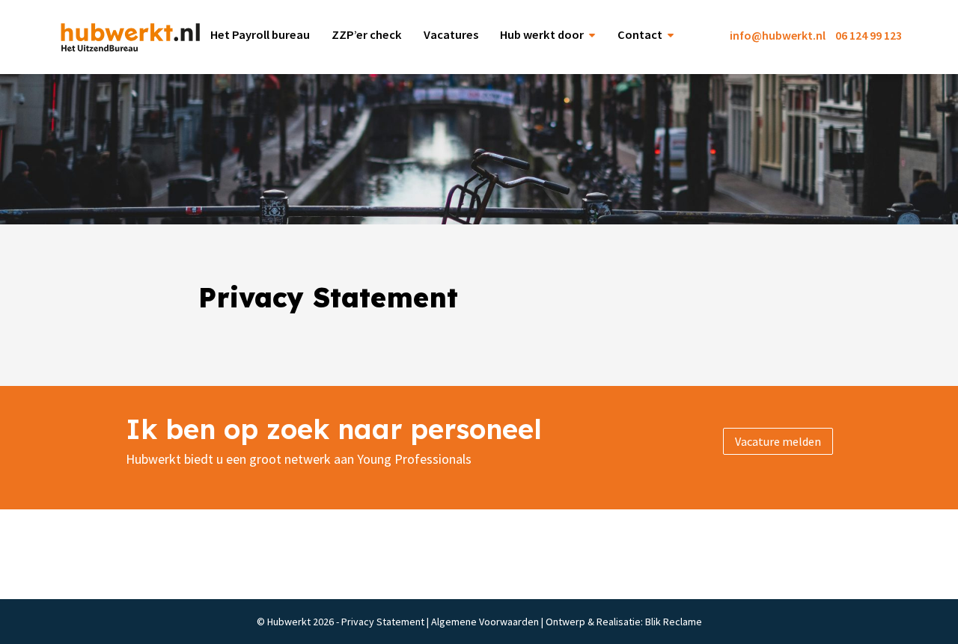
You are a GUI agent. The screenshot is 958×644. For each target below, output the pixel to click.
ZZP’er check (367, 35)
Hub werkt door (542, 35)
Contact (639, 35)
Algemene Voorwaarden (485, 621)
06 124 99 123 (868, 35)
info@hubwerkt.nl (778, 35)
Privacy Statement (382, 621)
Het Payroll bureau (260, 35)
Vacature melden (778, 441)
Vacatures (451, 35)
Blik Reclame (673, 621)
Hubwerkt (127, 37)
